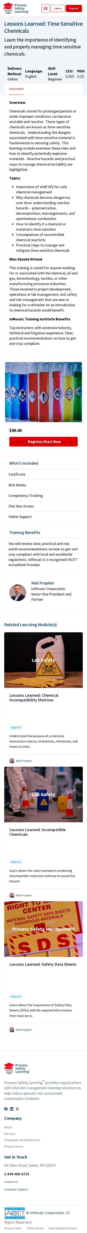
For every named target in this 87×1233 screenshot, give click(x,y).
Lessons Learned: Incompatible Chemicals (37, 832)
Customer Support (16, 1189)
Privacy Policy (13, 1228)
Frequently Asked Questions (22, 1140)
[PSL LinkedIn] (12, 1108)
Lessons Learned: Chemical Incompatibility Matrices (33, 697)
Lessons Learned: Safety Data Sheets (42, 964)
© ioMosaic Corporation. (46, 1212)
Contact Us (11, 1182)
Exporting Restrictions (63, 1228)
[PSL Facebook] (6, 1108)
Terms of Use (35, 1228)
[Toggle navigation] (45, 8)
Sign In (57, 8)
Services (9, 1133)
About (8, 1127)
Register (73, 8)
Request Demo (13, 1146)
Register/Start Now (43, 441)
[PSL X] (17, 1108)
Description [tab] (16, 89)
